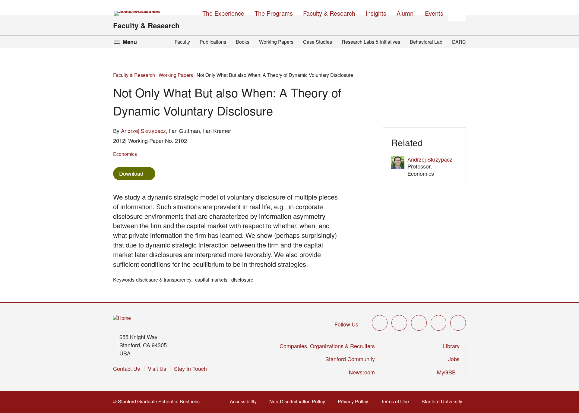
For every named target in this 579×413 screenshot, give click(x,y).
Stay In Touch (190, 368)
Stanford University (444, 401)
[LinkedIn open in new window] (458, 323)
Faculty (182, 41)
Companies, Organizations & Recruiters (327, 346)
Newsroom (362, 372)
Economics (125, 153)
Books (242, 41)
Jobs (454, 359)
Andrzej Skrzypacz (143, 130)
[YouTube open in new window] (438, 323)
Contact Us (126, 368)
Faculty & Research (146, 25)
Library (451, 346)
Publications (213, 41)
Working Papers (276, 41)
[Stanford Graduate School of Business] (137, 13)
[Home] (122, 318)
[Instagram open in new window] (419, 323)
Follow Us (346, 324)
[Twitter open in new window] (380, 323)
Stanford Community (350, 359)
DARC (459, 41)
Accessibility (245, 401)
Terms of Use (397, 401)
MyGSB (448, 372)
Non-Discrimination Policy (299, 401)
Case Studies (317, 41)
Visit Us (157, 368)
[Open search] (457, 12)
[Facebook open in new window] (399, 323)
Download (131, 173)
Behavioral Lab (426, 41)
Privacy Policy (355, 401)
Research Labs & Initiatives (371, 41)
